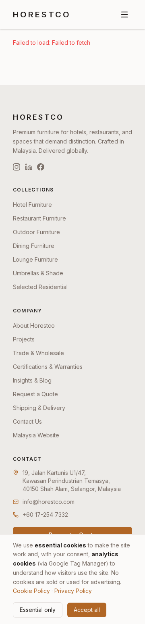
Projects (24, 339)
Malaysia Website (36, 435)
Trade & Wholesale (38, 352)
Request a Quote (35, 394)
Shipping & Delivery (39, 407)
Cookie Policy (31, 590)
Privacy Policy (73, 590)
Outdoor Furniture (36, 232)
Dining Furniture (33, 245)
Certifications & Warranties (48, 366)
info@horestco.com (49, 501)
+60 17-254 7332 (45, 514)
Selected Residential (40, 286)
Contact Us (27, 421)
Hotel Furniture (32, 204)
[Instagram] (16, 167)
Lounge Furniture (35, 259)
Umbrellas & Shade (38, 273)
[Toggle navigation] (124, 14)
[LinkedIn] (28, 167)
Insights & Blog (32, 380)
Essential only (38, 609)
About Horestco (34, 325)
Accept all (87, 609)
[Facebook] (40, 167)
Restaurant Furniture (39, 218)
